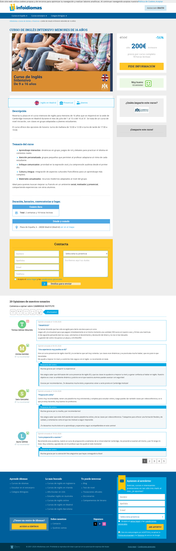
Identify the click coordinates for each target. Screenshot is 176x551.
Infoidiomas (13, 21)
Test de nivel (88, 487)
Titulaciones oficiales (92, 492)
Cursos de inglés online (58, 500)
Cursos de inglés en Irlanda (60, 487)
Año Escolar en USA (56, 492)
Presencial (35, 21)
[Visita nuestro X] (95, 524)
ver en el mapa (67, 227)
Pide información (141, 66)
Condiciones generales (146, 546)
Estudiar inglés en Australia (60, 496)
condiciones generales (52, 279)
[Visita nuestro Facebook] (100, 524)
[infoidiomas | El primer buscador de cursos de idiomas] (26, 8)
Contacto (56, 523)
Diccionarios (88, 496)
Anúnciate (155, 8)
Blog (84, 483)
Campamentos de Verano (94, 500)
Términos (141, 535)
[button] (19, 15)
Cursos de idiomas (25, 21)
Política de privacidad (126, 535)
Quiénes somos (59, 527)
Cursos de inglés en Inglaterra (61, 483)
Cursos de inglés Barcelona (59, 509)
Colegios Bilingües (19, 492)
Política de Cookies (146, 1)
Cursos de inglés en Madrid (60, 504)
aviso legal (31, 279)
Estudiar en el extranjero (22, 487)
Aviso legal (132, 546)
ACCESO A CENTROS (29, 526)
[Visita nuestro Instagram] (104, 524)
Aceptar (159, 1)
